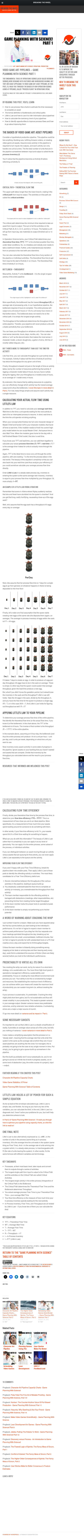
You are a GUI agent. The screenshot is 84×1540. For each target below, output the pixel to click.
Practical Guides (61, 17)
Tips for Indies (63, 265)
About (6, 24)
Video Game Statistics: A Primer (15, 1082)
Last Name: (62, 112)
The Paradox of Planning (67, 167)
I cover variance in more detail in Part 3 (37, 1030)
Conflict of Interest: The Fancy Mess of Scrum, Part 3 (31, 1454)
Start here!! (7, 17)
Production (44, 66)
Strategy (62, 262)
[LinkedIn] (34, 32)
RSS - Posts (66, 350)
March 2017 (63, 308)
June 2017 (62, 297)
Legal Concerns (64, 226)
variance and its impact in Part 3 (34, 1013)
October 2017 (63, 290)
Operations (36, 66)
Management (63, 230)
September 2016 (64, 329)
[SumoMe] (45, 32)
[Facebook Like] (28, 32)
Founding (62, 210)
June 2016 (62, 340)
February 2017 (63, 311)
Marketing (62, 233)
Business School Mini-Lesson (68, 200)
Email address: (63, 122)
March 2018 (63, 283)
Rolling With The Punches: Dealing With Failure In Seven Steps (68, 173)
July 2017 (62, 294)
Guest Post (63, 223)
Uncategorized (63, 269)
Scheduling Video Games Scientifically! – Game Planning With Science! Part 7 (46, 1314)
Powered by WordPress (11, 1534)
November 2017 (64, 287)
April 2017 (62, 304)
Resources (74, 17)
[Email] (39, 32)
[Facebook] (23, 32)
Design (61, 206)
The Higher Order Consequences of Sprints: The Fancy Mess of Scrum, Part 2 (28, 1314)
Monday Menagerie (65, 237)
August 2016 (63, 333)
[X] (17, 32)
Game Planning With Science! (24, 17)
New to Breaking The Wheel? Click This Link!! (68, 85)
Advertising (62, 193)
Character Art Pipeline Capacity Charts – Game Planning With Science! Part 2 (10, 1314)
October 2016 (63, 326)
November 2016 (64, 322)
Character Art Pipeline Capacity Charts (18, 1077)
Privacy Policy (44, 24)
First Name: (62, 102)
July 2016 (62, 336)
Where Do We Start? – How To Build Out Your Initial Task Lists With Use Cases (68, 147)
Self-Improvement (65, 255)
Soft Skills (62, 258)
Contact (32, 24)
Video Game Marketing (44, 17)
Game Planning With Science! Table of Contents (21, 1086)
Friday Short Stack (65, 213)
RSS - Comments (68, 355)
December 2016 (64, 318)
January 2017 (63, 315)
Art (14, 66)
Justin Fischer (46, 1264)
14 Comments (50, 68)
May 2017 (62, 301)
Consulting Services (18, 24)
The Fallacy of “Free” (66, 164)
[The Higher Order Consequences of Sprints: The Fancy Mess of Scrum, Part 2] (28, 1305)
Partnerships (63, 244)
